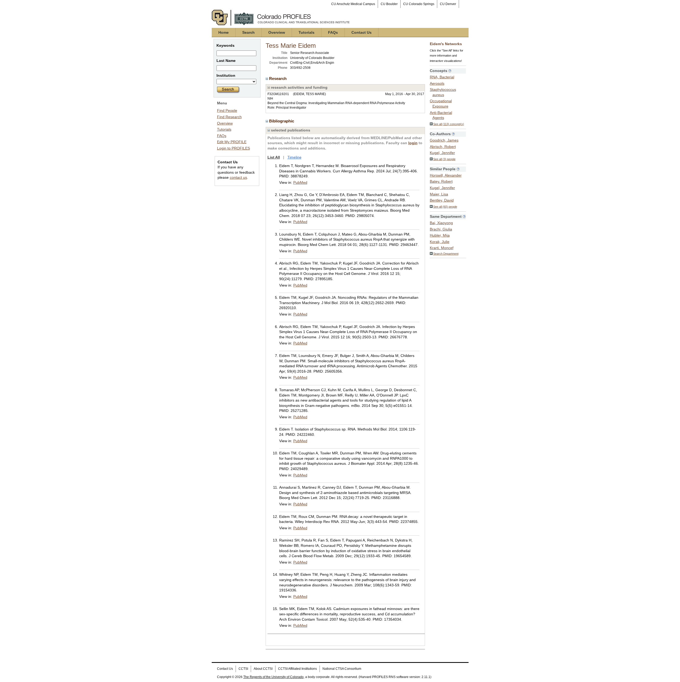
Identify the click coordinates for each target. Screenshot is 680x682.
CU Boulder (389, 4)
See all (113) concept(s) (448, 124)
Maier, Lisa (439, 194)
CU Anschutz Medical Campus (353, 4)
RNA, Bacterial (442, 77)
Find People (227, 110)
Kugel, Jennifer (442, 153)
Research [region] (278, 78)
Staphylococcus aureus (443, 92)
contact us (238, 177)
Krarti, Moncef (441, 248)
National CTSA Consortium (341, 669)
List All (273, 157)
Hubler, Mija (440, 235)
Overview (276, 32)
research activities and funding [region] (299, 87)
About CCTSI (263, 669)
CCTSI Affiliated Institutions (297, 669)
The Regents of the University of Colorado (273, 677)
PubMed (300, 182)
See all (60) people (445, 206)
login (413, 143)
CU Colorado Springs (418, 4)
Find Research (229, 117)
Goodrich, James (444, 140)
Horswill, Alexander (446, 175)
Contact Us (361, 32)
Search (248, 32)
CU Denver (448, 4)
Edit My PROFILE (231, 142)
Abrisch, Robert (443, 146)
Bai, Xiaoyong (441, 223)
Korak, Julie (439, 242)
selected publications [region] (290, 130)
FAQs (333, 32)
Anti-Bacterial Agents (441, 115)
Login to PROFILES (233, 148)
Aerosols (437, 83)
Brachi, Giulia (441, 229)
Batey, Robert (441, 181)
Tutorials (306, 32)
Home (223, 32)
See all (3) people (444, 159)
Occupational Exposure (441, 103)
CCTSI (243, 669)
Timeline (294, 157)
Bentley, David (442, 200)
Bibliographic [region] (282, 121)
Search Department (445, 253)
